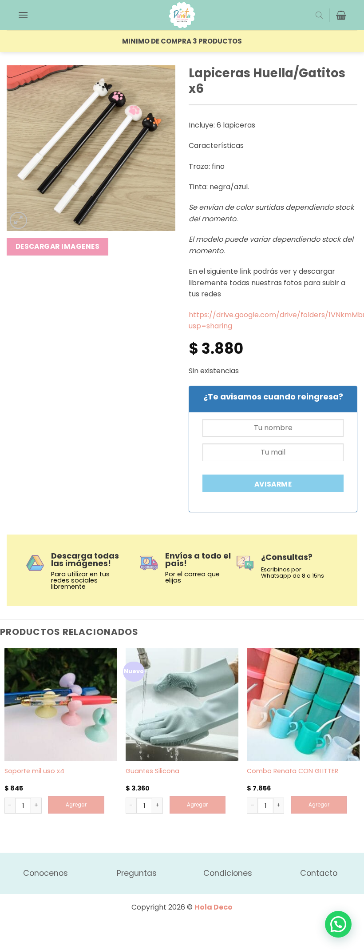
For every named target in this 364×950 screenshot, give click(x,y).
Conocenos (45, 873)
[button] (23, 15)
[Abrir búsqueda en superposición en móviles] (319, 15)
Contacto (318, 873)
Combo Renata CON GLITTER (292, 771)
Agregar (76, 804)
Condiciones (227, 873)
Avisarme (273, 484)
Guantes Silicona (152, 771)
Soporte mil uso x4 (34, 771)
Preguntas (137, 873)
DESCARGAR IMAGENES (57, 246)
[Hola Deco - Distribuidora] (182, 15)
